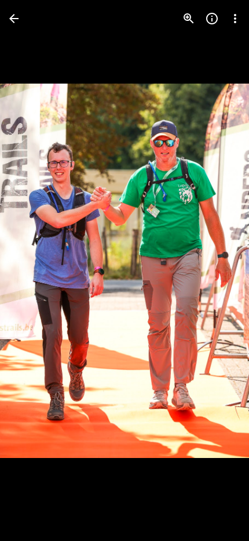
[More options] (235, 18)
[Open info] (212, 18)
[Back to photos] (14, 19)
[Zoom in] (188, 18)
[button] (32, 270)
